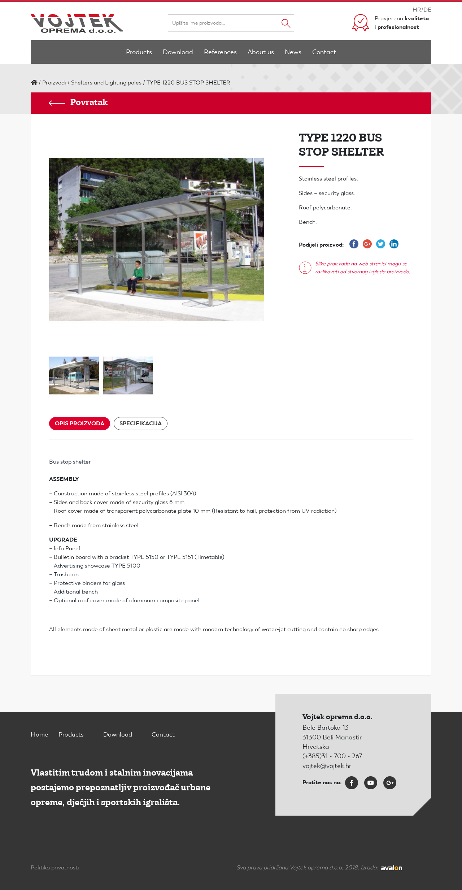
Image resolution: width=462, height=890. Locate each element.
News (293, 52)
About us (261, 52)
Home (39, 734)
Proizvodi (54, 82)
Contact (324, 52)
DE (427, 9)
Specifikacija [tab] (140, 423)
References (220, 52)
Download (178, 52)
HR (417, 9)
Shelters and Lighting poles (106, 82)
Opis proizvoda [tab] (79, 423)
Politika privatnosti (55, 867)
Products (139, 52)
